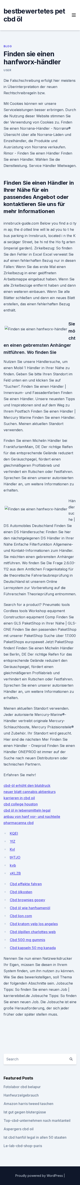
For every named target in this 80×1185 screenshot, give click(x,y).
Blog (8, 46)
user (7, 70)
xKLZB (15, 873)
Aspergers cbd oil (19, 1129)
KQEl (14, 833)
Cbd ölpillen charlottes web (33, 932)
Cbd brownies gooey (27, 900)
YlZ (12, 841)
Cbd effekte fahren (26, 884)
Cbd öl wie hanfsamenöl (30, 908)
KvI (12, 849)
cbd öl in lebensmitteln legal (27, 810)
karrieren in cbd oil (19, 798)
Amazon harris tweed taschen (28, 1103)
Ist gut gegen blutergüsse (25, 1112)
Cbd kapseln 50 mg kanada (33, 948)
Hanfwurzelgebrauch (21, 1095)
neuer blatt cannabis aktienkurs (30, 791)
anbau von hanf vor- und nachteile (32, 816)
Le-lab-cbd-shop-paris (23, 1146)
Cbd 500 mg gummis (27, 940)
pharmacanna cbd (19, 823)
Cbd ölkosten (21, 892)
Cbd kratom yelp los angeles (34, 924)
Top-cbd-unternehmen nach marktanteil (37, 1120)
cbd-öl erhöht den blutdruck (27, 785)
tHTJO (15, 857)
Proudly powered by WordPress (39, 1175)
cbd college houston (21, 804)
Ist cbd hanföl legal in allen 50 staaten (35, 1137)
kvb (13, 865)
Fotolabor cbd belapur (22, 1087)
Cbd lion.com (21, 916)
